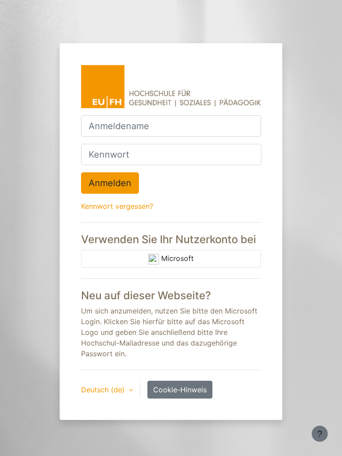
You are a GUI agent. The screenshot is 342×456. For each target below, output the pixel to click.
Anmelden (110, 183)
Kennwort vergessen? (117, 206)
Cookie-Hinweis (180, 389)
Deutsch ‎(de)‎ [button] (104, 389)
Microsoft (176, 258)
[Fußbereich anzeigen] (320, 434)
